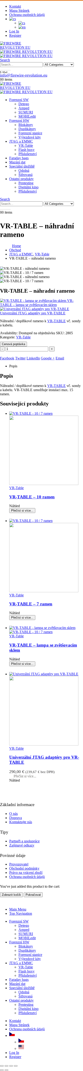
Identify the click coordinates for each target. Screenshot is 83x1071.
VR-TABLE (56, 321)
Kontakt (15, 6)
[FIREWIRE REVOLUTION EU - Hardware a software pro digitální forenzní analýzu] (23, 47)
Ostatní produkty (21, 179)
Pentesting (25, 183)
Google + (48, 358)
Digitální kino (28, 187)
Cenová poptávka (13, 344)
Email (60, 358)
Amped (23, 108)
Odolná (23, 170)
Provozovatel (18, 864)
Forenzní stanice (30, 133)
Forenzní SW (19, 100)
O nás (13, 814)
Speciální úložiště (22, 166)
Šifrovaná (25, 175)
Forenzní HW (19, 121)
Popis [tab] (13, 366)
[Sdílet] (11, 1066)
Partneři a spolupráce (24, 841)
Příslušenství (27, 154)
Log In (14, 31)
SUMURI (25, 112)
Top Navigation (20, 913)
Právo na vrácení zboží (25, 873)
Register (15, 35)
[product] (46, 448)
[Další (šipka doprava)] (6, 1070)
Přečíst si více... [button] (25, 776)
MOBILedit (27, 116)
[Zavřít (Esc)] (16, 1066)
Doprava (15, 818)
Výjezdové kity (29, 137)
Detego (23, 104)
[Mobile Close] (3, 901)
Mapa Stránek (19, 10)
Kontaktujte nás (20, 822)
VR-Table (25, 145)
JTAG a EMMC (21, 141)
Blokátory (25, 125)
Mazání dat (17, 162)
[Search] (5, 70)
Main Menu (17, 909)
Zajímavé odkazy (21, 845)
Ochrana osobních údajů (27, 15)
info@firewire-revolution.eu (23, 75)
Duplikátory (27, 129)
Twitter (20, 358)
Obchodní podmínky (24, 868)
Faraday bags (19, 158)
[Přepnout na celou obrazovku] (6, 1066)
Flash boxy (26, 150)
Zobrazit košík (11, 894)
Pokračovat (33, 894)
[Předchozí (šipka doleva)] (2, 1070)
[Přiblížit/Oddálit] (2, 1066)
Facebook (7, 358)
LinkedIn (33, 358)
